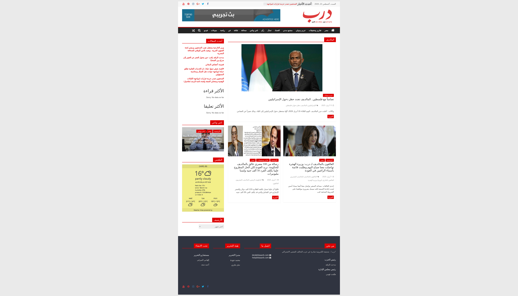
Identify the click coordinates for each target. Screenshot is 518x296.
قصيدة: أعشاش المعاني (214, 64)
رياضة (222, 30)
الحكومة (259, 180)
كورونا (320, 180)
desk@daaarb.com (260, 255)
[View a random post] (193, 30)
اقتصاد (277, 30)
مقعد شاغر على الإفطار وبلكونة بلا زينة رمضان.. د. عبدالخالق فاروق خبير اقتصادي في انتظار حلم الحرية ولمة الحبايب (202, 140)
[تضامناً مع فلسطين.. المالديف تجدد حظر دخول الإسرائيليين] (281, 45)
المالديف (304, 105)
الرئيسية (330, 160)
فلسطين (289, 105)
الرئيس (252, 180)
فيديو (206, 30)
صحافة (244, 30)
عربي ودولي (301, 30)
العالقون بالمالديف (310, 176)
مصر (326, 30)
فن (229, 30)
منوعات (214, 30)
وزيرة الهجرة (312, 180)
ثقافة (236, 30)
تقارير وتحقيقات (315, 30)
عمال (269, 30)
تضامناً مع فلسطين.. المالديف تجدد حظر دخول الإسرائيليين (300, 99)
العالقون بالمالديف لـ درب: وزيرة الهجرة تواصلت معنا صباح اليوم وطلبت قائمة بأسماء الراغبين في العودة (311, 167)
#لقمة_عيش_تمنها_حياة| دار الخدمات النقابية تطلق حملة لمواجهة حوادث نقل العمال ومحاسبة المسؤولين (204, 71)
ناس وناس (254, 30)
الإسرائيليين (312, 105)
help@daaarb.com (260, 257)
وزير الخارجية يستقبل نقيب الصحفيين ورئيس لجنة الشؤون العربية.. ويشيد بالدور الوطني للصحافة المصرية (204, 50)
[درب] (333, 30)
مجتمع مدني (288, 30)
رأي (262, 30)
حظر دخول (296, 105)
